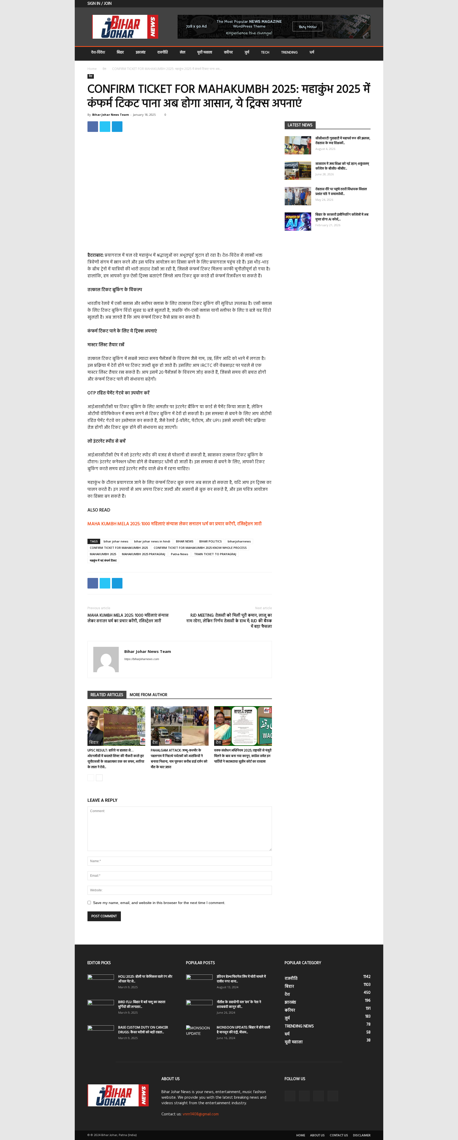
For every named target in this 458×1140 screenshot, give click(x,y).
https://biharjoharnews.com (141, 659)
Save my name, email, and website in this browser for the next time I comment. (159, 903)
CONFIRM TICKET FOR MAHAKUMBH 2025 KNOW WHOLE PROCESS (200, 548)
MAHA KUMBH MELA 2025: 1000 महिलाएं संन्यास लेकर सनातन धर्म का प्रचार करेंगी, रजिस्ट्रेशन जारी (174, 524)
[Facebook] (340, 3)
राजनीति (162, 53)
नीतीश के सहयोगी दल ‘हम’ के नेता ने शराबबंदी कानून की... (239, 1004)
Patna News (179, 554)
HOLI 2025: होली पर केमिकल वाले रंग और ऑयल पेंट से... (145, 979)
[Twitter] (349, 3)
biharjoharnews (239, 541)
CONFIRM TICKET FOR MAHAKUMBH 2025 (119, 548)
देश (104, 68)
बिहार (120, 53)
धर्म (312, 53)
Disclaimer (362, 1135)
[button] (364, 53)
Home (92, 68)
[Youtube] (367, 3)
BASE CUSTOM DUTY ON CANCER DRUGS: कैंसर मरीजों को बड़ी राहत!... (143, 1030)
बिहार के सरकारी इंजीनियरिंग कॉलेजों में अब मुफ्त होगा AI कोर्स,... (341, 217)
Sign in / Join (99, 4)
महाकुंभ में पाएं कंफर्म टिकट (103, 560)
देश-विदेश (98, 53)
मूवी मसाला (204, 53)
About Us (317, 1135)
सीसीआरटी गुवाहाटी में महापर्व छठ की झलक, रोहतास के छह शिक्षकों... (342, 141)
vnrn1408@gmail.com (201, 1114)
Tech (265, 53)
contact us (339, 1135)
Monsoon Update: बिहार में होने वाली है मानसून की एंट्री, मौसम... (243, 1030)
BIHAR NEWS (184, 541)
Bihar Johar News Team (110, 115)
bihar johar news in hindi (152, 541)
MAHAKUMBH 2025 (103, 554)
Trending (289, 53)
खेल (182, 53)
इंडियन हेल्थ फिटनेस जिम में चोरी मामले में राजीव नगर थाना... (241, 979)
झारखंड (141, 53)
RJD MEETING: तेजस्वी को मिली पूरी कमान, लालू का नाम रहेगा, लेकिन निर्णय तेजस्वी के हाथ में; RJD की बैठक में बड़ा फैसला (229, 621)
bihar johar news (116, 541)
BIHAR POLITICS (210, 541)
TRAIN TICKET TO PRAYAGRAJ (215, 554)
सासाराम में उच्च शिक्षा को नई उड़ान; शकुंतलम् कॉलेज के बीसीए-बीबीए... (342, 166)
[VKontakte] (358, 3)
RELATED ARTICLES (107, 695)
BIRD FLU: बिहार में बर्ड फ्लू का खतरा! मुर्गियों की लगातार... (141, 1004)
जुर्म (247, 53)
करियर (228, 53)
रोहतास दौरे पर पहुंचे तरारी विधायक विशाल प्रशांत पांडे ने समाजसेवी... (341, 191)
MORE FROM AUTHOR (148, 695)
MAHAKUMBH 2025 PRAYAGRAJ (143, 554)
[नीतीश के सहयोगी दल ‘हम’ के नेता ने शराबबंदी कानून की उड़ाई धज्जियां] (199, 1009)
